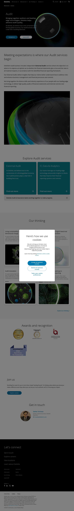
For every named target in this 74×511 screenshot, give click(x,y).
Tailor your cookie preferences (37, 274)
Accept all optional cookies (37, 263)
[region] (37, 255)
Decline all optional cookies (37, 268)
